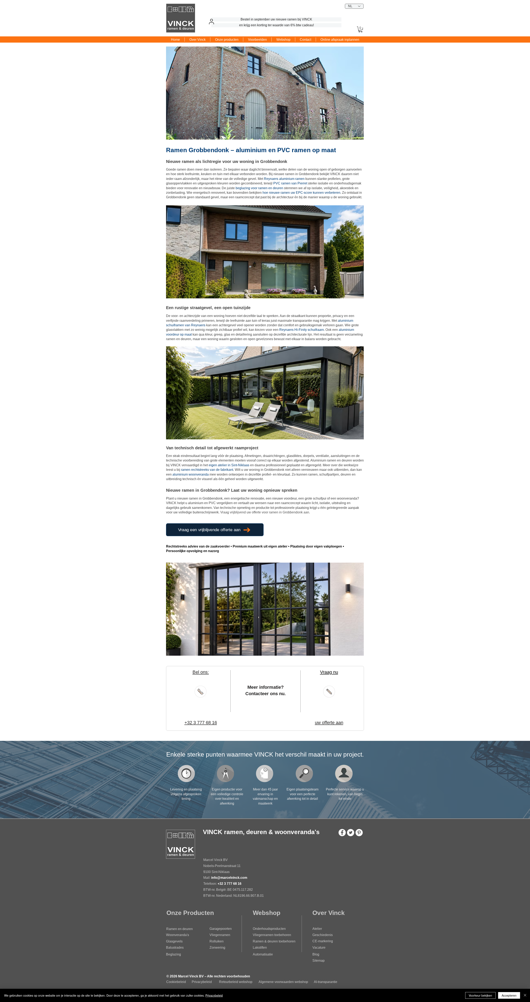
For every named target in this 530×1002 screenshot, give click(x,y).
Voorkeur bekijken (480, 995)
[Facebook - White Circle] (342, 832)
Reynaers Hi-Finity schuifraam (301, 329)
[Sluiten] (525, 995)
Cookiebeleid (176, 982)
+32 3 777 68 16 (229, 883)
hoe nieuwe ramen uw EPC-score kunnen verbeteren (301, 192)
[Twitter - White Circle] (350, 832)
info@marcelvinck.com (229, 877)
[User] (211, 21)
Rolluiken (217, 941)
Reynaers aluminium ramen (284, 179)
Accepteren (509, 995)
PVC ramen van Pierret (290, 183)
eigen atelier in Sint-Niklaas (229, 465)
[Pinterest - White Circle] (359, 832)
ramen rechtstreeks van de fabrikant (207, 469)
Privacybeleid (202, 982)
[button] (360, 29)
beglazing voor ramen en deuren (259, 188)
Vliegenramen (220, 935)
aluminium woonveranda (190, 474)
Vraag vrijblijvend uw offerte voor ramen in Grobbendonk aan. (265, 512)
